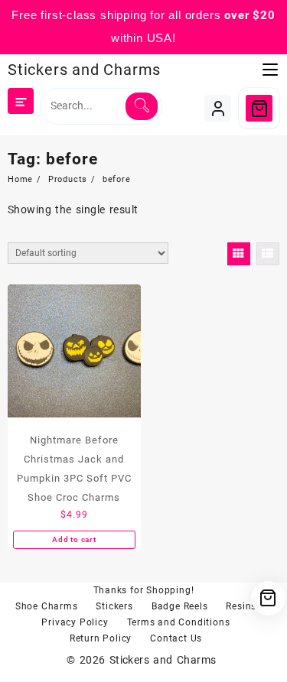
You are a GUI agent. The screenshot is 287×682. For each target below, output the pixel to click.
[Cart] (259, 108)
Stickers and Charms (84, 69)
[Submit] (142, 106)
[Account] (217, 108)
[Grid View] (238, 253)
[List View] (267, 253)
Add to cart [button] (74, 539)
